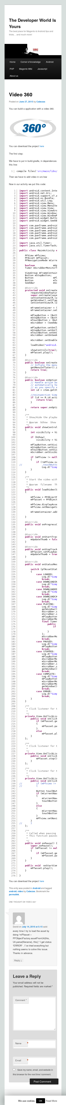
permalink (14, 894)
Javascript (42, 68)
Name (21, 1043)
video (20, 891)
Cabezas (40, 101)
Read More (51, 1100)
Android (50, 61)
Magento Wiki (25, 68)
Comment (21, 1000)
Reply (18, 960)
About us (14, 75)
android (13, 891)
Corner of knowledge (31, 61)
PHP (12, 68)
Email (21, 1060)
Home (12, 61)
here (42, 146)
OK (40, 1100)
